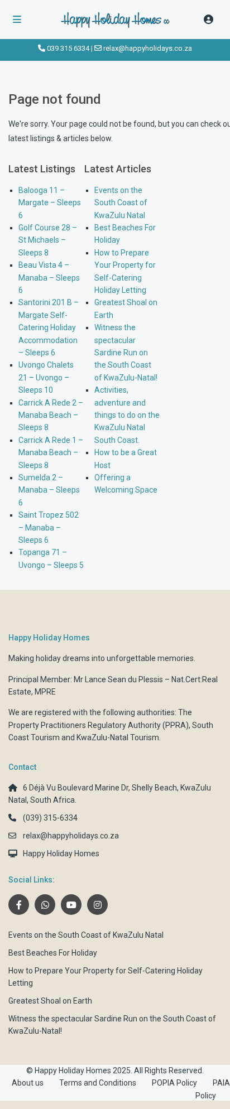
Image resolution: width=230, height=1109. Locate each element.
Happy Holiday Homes (61, 853)
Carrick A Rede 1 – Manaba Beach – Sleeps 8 (50, 453)
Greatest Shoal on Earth (50, 1000)
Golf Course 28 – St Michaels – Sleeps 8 (47, 240)
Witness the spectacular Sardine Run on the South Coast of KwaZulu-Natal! (125, 352)
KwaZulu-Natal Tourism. (118, 737)
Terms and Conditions (97, 1082)
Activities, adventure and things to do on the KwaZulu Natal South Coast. (127, 415)
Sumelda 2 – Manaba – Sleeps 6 (49, 490)
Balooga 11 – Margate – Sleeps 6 (49, 203)
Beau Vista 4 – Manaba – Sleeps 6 (49, 278)
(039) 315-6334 (50, 817)
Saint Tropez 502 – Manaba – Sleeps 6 (48, 527)
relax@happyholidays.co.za (147, 48)
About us (28, 1082)
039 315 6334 (68, 48)
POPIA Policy (174, 1082)
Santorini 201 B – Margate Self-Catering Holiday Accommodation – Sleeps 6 (48, 327)
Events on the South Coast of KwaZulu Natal (120, 203)
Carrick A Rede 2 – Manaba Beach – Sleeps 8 (50, 415)
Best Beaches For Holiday (52, 952)
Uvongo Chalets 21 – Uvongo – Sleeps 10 (46, 377)
